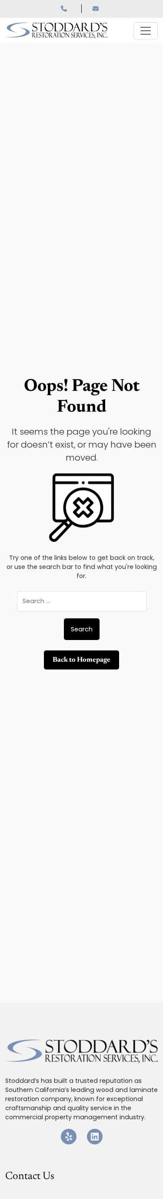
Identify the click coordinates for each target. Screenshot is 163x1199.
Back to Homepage (81, 659)
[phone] (71, 8)
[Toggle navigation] (145, 30)
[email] (97, 8)
